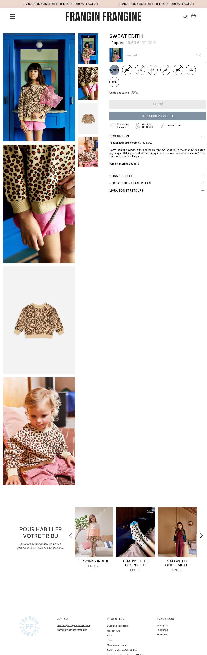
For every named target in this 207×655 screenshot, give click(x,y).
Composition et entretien (130, 183)
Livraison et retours (126, 190)
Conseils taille (122, 176)
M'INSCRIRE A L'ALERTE (158, 115)
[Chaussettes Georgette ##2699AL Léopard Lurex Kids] (135, 532)
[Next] (198, 535)
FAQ (109, 635)
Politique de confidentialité (122, 650)
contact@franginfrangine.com (73, 625)
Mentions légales (116, 645)
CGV (109, 640)
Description (119, 136)
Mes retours (113, 630)
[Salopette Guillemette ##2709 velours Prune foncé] (177, 532)
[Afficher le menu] (13, 16)
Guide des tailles (119, 92)
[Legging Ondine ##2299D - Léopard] (94, 532)
